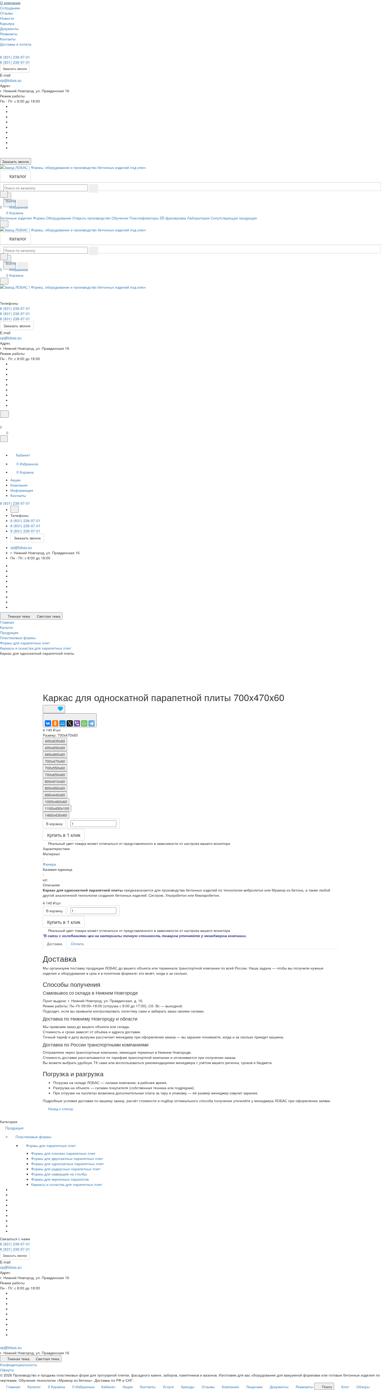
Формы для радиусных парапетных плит (65, 1168)
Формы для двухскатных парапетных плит (67, 1158)
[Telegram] (91, 723)
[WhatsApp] (84, 723)
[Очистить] (93, 188)
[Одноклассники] (55, 723)
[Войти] (2, 420)
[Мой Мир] (62, 723)
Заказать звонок (15, 68)
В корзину (54, 823)
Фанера (49, 864)
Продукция (15, 1127)
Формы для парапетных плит (51, 1145)
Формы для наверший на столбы (59, 1174)
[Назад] (14, 509)
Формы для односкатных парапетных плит (67, 1163)
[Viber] (77, 723)
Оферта (7, 1369)
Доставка (54, 943)
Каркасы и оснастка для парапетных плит (66, 1184)
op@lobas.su (11, 80)
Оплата (77, 943)
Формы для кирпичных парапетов (60, 1179)
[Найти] (22, 204)
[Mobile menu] (4, 281)
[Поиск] (4, 414)
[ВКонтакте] (48, 723)
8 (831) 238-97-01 (15, 57)
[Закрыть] (4, 438)
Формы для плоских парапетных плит (63, 1153)
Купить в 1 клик (63, 834)
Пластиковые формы (34, 1136)
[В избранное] (54, 709)
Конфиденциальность (18, 1364)
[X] (70, 723)
